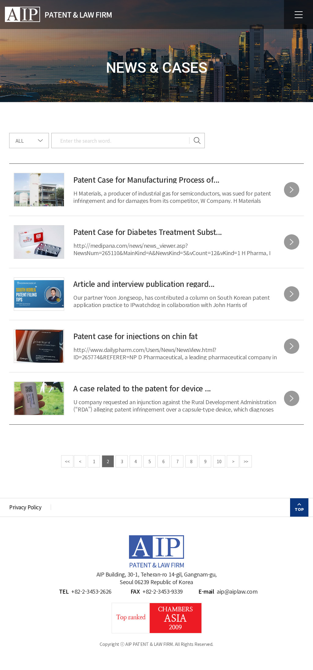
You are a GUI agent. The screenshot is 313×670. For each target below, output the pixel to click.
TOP (299, 509)
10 (219, 461)
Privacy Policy (25, 507)
